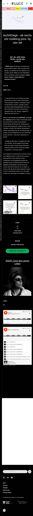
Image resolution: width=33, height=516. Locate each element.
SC (4, 304)
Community (24, 8)
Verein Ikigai (17, 230)
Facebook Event (17, 232)
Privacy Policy (7, 492)
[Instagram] (4, 477)
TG (17, 228)
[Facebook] (12, 477)
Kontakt (5, 487)
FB (17, 226)
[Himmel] (4, 4)
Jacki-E (4, 324)
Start (4, 483)
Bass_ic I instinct (12, 365)
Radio (30, 8)
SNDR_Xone (5, 365)
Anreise (5, 485)
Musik (8, 8)
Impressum (6, 490)
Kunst (17, 8)
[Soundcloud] (8, 477)
